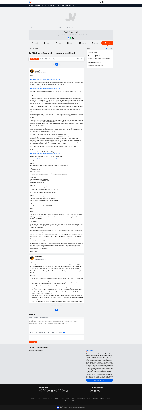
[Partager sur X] (73, 38)
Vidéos (76, 2)
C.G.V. (61, 398)
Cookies (89, 398)
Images (84, 43)
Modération (67, 398)
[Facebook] (40, 390)
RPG (70, 5)
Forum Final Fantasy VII (52, 27)
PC (29, 5)
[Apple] (95, 390)
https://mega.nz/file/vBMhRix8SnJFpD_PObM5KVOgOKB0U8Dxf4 (46, 158)
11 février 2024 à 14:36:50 (40, 72)
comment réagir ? (45, 317)
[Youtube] (52, 390)
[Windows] (98, 390)
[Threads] (63, 390)
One (51, 5)
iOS (58, 5)
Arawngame (38, 70)
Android (62, 5)
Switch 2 (43, 5)
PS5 (32, 5)
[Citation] (44, 332)
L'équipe (39, 398)
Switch (54, 5)
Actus (47, 43)
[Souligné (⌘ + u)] (34, 332)
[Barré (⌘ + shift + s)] (37, 332)
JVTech (62, 2)
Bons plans (53, 2)
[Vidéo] (56, 332)
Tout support (58, 35)
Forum (108, 43)
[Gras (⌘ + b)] (30, 332)
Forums (83, 2)
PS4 (48, 5)
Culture (69, 2)
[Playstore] (91, 390)
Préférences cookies (105, 398)
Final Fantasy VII (35, 27)
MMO (66, 5)
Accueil (30, 27)
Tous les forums (43, 27)
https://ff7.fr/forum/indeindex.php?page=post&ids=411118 (45, 88)
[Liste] (40, 332)
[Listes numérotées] (42, 332)
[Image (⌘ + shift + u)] (54, 332)
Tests (59, 43)
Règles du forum (106, 58)
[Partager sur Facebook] (68, 38)
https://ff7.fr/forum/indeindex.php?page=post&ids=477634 (45, 79)
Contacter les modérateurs (94, 58)
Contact (33, 398)
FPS (73, 5)
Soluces (96, 43)
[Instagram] (48, 390)
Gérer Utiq (95, 398)
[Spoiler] (48, 332)
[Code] (46, 332)
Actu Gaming (43, 2)
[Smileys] (52, 332)
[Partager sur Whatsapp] (71, 38)
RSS (73, 400)
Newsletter (67, 400)
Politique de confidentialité (78, 398)
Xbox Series (37, 5)
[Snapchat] (67, 390)
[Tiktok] (59, 390)
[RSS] (55, 390)
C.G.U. (56, 398)
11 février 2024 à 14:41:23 (40, 259)
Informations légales (48, 398)
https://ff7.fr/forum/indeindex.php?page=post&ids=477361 (45, 153)
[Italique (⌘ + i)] (32, 332)
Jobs (77, 400)
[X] (44, 390)
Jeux (35, 2)
